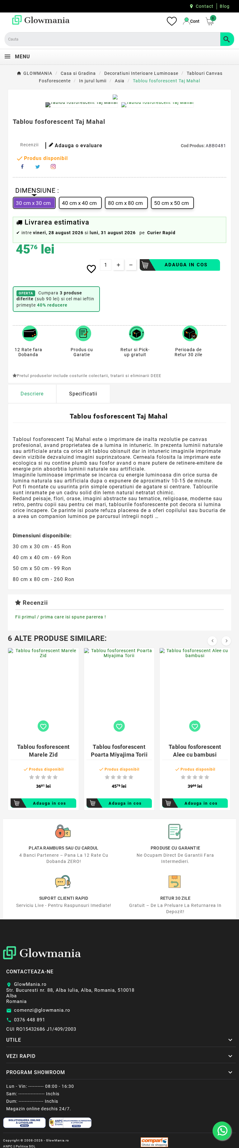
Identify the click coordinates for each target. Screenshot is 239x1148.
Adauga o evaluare (78, 145)
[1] (31, 777)
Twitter (37, 166)
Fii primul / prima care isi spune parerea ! (60, 616)
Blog (225, 6)
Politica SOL (25, 1146)
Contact (204, 6)
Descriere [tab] (32, 394)
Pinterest (53, 166)
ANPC (8, 1146)
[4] (49, 777)
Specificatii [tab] (83, 394)
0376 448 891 (29, 1020)
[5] (55, 777)
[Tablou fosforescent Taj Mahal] (81, 104)
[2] (37, 777)
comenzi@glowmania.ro (42, 1010)
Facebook (22, 166)
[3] (43, 777)
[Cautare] (227, 39)
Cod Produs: (193, 145)
